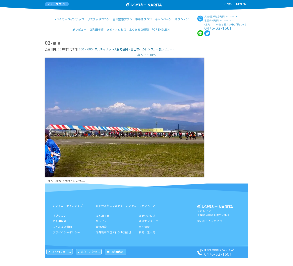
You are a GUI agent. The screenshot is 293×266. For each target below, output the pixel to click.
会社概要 (144, 227)
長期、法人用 (147, 232)
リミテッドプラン (98, 19)
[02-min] (124, 176)
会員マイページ (148, 221)
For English (161, 29)
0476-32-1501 (218, 28)
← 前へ (151, 55)
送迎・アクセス (116, 29)
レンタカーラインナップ (68, 19)
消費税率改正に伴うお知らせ (113, 232)
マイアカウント (57, 4)
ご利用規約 (60, 221)
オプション (182, 19)
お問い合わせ (147, 215)
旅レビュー (80, 29)
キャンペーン (163, 19)
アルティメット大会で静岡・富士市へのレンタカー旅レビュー (133, 49)
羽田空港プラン (122, 19)
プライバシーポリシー (66, 232)
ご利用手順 (96, 29)
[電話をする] (200, 254)
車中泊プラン (143, 19)
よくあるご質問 (139, 29)
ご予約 (228, 4)
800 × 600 (86, 49)
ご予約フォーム (61, 252)
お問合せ (241, 4)
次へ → (141, 55)
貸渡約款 (101, 227)
